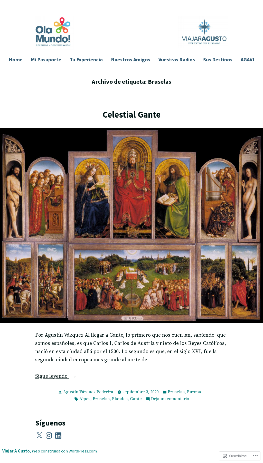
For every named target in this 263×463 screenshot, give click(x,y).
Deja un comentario (170, 399)
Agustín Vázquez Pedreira (88, 392)
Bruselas (176, 392)
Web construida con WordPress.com (64, 451)
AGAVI (247, 59)
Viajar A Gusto (16, 451)
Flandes (120, 399)
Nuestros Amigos (130, 59)
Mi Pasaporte (46, 59)
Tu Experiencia (86, 59)
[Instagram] (49, 435)
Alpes (84, 399)
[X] (39, 435)
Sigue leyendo (52, 377)
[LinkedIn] (58, 435)
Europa (194, 392)
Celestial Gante (131, 114)
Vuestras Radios (176, 59)
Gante (136, 399)
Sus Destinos (217, 59)
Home (16, 59)
